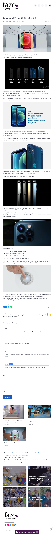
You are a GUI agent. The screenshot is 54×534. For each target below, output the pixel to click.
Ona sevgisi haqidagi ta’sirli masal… (20, 455)
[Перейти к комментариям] (51, 528)
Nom (4, 375)
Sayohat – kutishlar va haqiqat (18, 457)
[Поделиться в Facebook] (4, 307)
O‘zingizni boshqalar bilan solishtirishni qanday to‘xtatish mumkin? (28, 452)
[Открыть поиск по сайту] (46, 5)
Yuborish (7, 397)
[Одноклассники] (13, 525)
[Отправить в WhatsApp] (11, 307)
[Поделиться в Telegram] (6, 307)
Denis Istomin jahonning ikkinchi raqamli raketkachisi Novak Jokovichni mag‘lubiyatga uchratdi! (39, 478)
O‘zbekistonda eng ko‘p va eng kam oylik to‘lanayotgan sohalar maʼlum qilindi (29, 459)
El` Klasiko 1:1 (9, 476)
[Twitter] (10, 525)
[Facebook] (5, 525)
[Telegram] (15, 525)
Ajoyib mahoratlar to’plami (10, 442)
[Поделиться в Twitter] (8, 307)
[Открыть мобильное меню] (50, 5)
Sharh (4, 382)
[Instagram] (8, 525)
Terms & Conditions (9, 522)
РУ (35, 5)
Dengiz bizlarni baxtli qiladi (17, 462)
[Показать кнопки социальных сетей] (39, 5)
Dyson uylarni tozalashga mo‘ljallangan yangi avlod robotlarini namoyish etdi (14, 421)
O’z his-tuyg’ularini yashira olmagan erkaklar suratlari (37, 498)
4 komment (25, 21)
